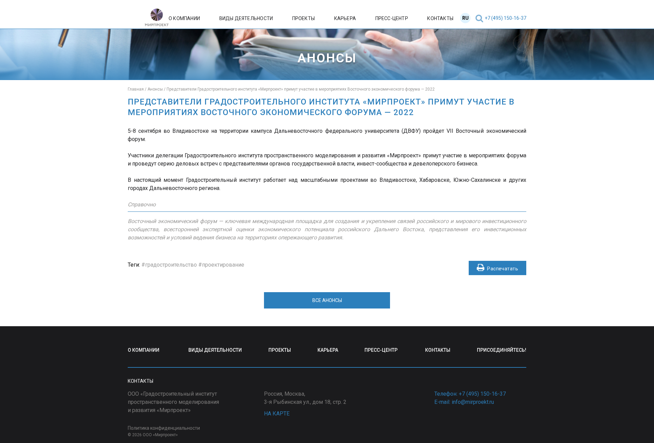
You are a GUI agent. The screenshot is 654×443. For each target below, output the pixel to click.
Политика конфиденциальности (164, 428)
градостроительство (171, 265)
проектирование (223, 265)
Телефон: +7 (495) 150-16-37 (470, 394)
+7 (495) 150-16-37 (505, 18)
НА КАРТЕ (277, 413)
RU (465, 18)
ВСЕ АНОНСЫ (327, 300)
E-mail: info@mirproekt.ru (464, 402)
